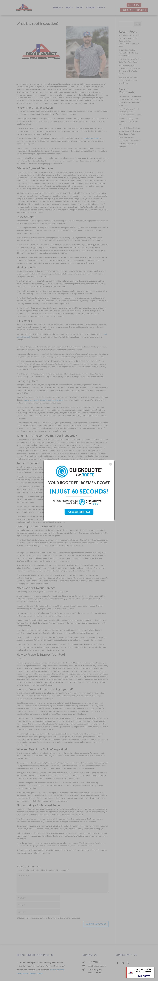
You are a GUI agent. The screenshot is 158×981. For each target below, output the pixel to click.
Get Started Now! (79, 511)
